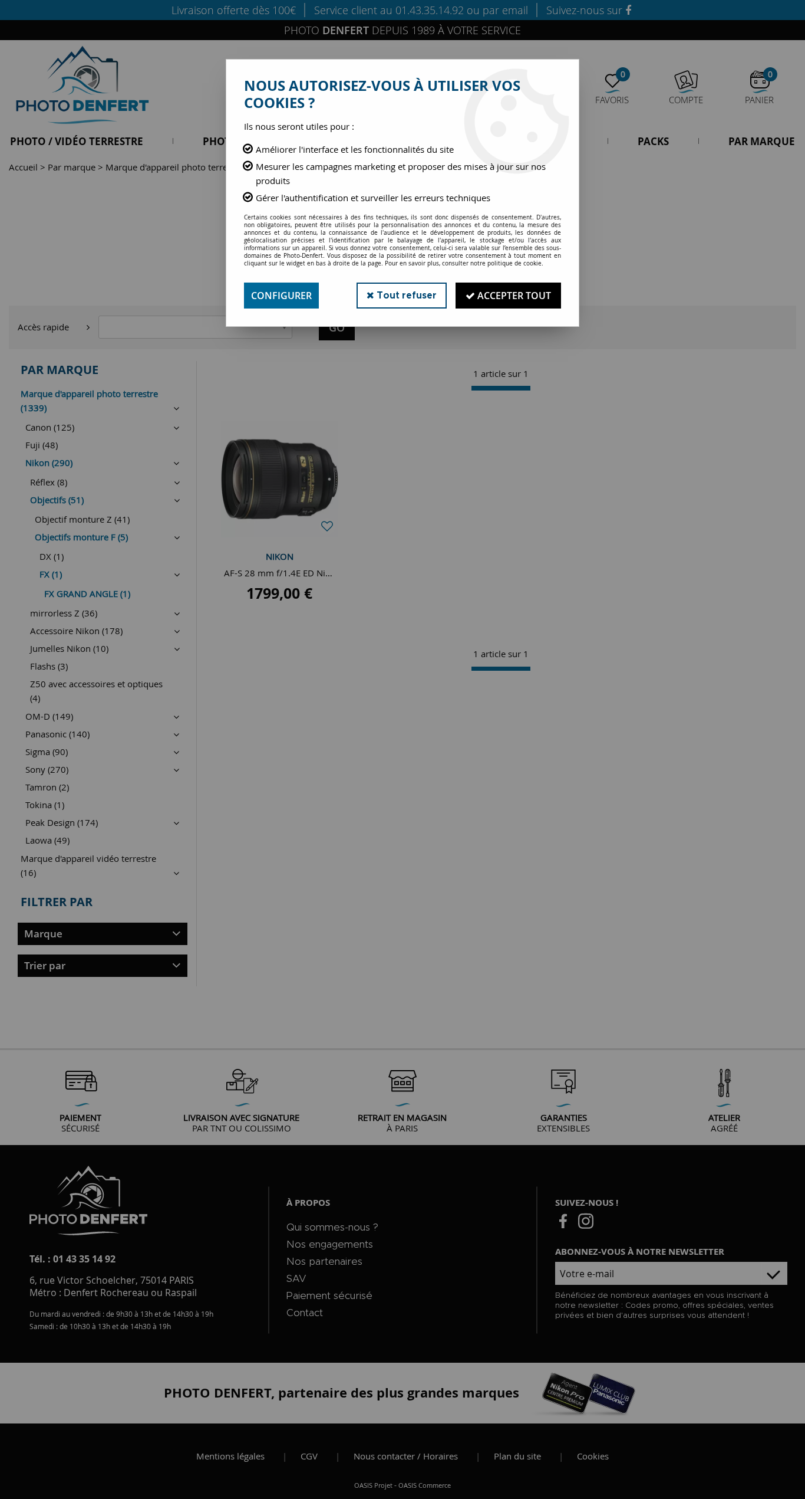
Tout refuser (405, 295)
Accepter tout (513, 295)
